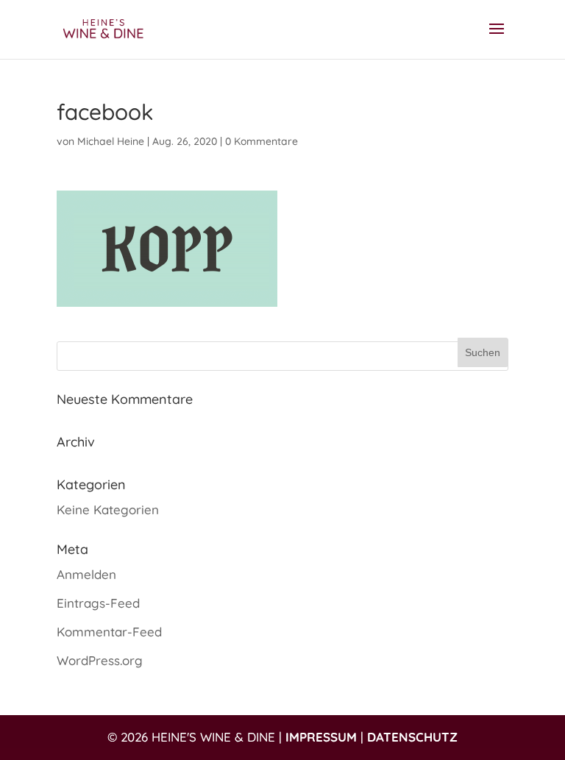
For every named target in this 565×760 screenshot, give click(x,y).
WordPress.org (100, 660)
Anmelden (86, 574)
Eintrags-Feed (98, 603)
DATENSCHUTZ (412, 737)
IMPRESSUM (321, 737)
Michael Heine (110, 141)
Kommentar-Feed (109, 631)
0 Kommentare (261, 141)
